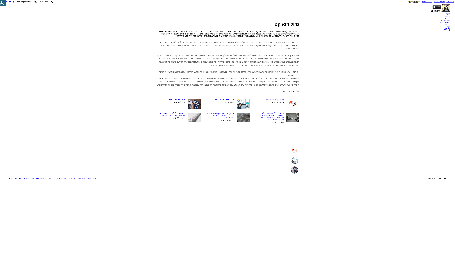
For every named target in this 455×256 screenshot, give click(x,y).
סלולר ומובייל (427, 2)
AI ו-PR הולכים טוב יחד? (224, 100)
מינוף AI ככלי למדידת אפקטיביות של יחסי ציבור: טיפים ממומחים (172, 114)
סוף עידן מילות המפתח (275, 100)
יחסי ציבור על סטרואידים (175, 100)
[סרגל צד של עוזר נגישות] (3, 3)
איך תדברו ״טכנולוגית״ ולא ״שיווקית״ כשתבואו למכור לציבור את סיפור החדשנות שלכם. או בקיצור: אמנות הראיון (270, 116)
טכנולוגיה (450, 2)
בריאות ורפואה (439, 2)
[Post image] (292, 104)
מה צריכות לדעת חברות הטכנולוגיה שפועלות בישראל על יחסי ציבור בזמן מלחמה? (220, 115)
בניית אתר (19, 179)
